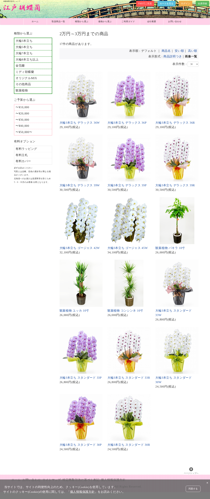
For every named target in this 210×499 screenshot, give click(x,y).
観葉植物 (22, 90)
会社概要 (151, 21)
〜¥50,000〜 (24, 132)
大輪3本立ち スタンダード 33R (128, 377)
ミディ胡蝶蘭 (25, 71)
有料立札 (22, 155)
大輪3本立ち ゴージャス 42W (80, 248)
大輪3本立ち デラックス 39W (80, 185)
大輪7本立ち (24, 53)
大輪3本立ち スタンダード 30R (128, 444)
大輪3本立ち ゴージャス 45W (127, 248)
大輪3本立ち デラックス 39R (175, 185)
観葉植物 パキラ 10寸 (170, 248)
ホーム (35, 21)
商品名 (166, 50)
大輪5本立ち (24, 47)
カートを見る (166, 3)
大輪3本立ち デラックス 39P (127, 185)
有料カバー (23, 161)
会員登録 (202, 3)
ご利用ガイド (128, 21)
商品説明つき (172, 56)
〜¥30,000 (22, 119)
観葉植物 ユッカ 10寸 (74, 310)
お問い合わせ (175, 21)
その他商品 (23, 84)
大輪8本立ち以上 (27, 59)
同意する (193, 488)
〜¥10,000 (22, 107)
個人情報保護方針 (82, 491)
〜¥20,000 (22, 113)
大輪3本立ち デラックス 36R (175, 122)
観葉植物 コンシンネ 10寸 (125, 310)
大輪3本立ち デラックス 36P (127, 122)
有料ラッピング (26, 148)
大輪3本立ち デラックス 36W (80, 122)
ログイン (185, 3)
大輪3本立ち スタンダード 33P (81, 377)
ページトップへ (191, 473)
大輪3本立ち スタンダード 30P (81, 444)
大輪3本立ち (24, 40)
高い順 (192, 50)
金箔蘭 (20, 65)
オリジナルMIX (26, 78)
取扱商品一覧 (58, 21)
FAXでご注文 (145, 3)
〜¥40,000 (22, 125)
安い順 (179, 50)
